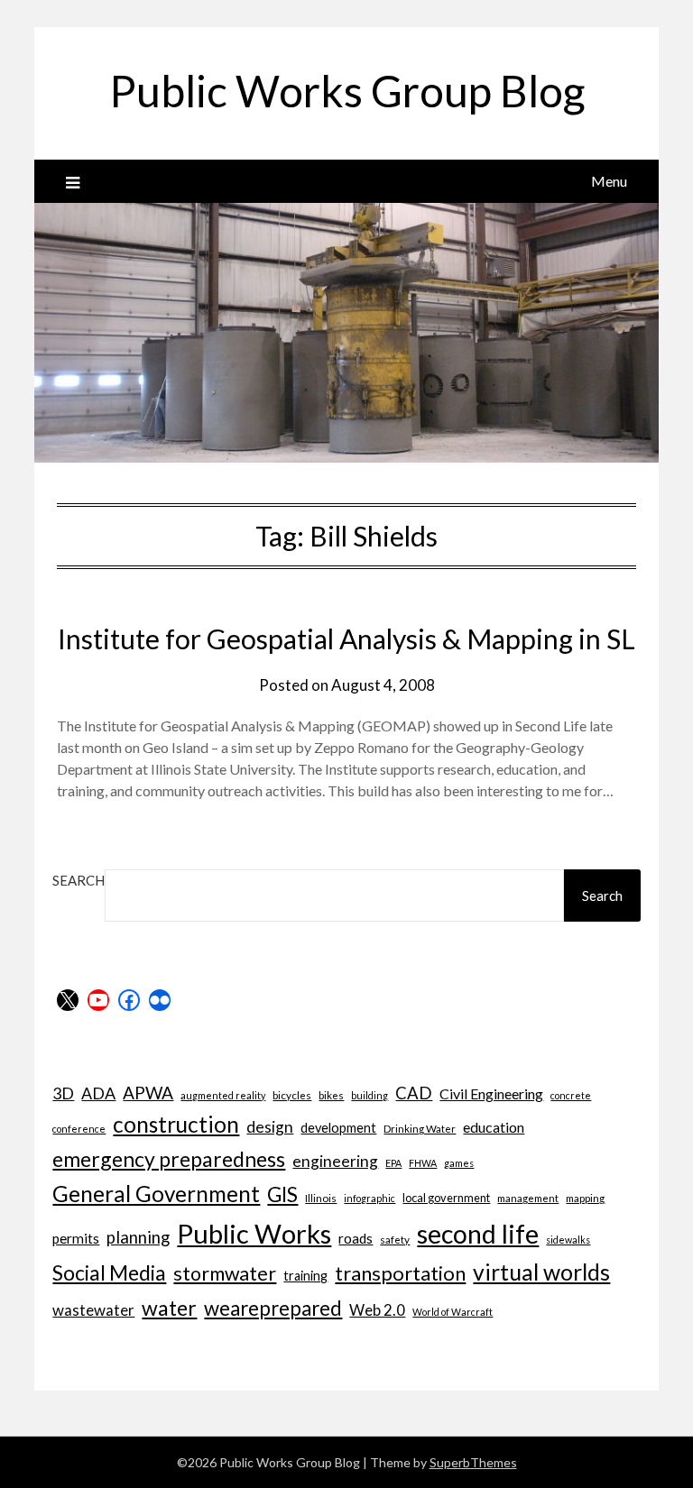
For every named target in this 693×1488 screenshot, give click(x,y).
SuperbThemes (473, 1462)
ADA (98, 1093)
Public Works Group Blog (347, 90)
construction (176, 1124)
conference (79, 1128)
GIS (282, 1194)
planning (138, 1237)
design (269, 1126)
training (305, 1275)
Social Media (109, 1272)
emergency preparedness (168, 1158)
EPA (393, 1163)
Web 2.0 (377, 1309)
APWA (148, 1092)
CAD (413, 1093)
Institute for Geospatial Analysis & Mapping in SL (346, 638)
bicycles (292, 1094)
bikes (331, 1094)
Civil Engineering (491, 1093)
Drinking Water (419, 1128)
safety (395, 1239)
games (459, 1163)
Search (78, 880)
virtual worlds (541, 1272)
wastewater (93, 1309)
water (169, 1307)
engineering (335, 1161)
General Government (156, 1193)
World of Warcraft (452, 1312)
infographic (369, 1198)
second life (478, 1233)
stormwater (224, 1273)
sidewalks (568, 1239)
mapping (585, 1197)
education (493, 1126)
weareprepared (273, 1308)
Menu (609, 180)
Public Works (254, 1233)
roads (355, 1238)
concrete (570, 1095)
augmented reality (222, 1095)
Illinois (321, 1197)
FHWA (423, 1163)
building (369, 1095)
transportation (400, 1273)
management (528, 1197)
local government (446, 1197)
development (338, 1127)
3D (63, 1093)
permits (75, 1238)
